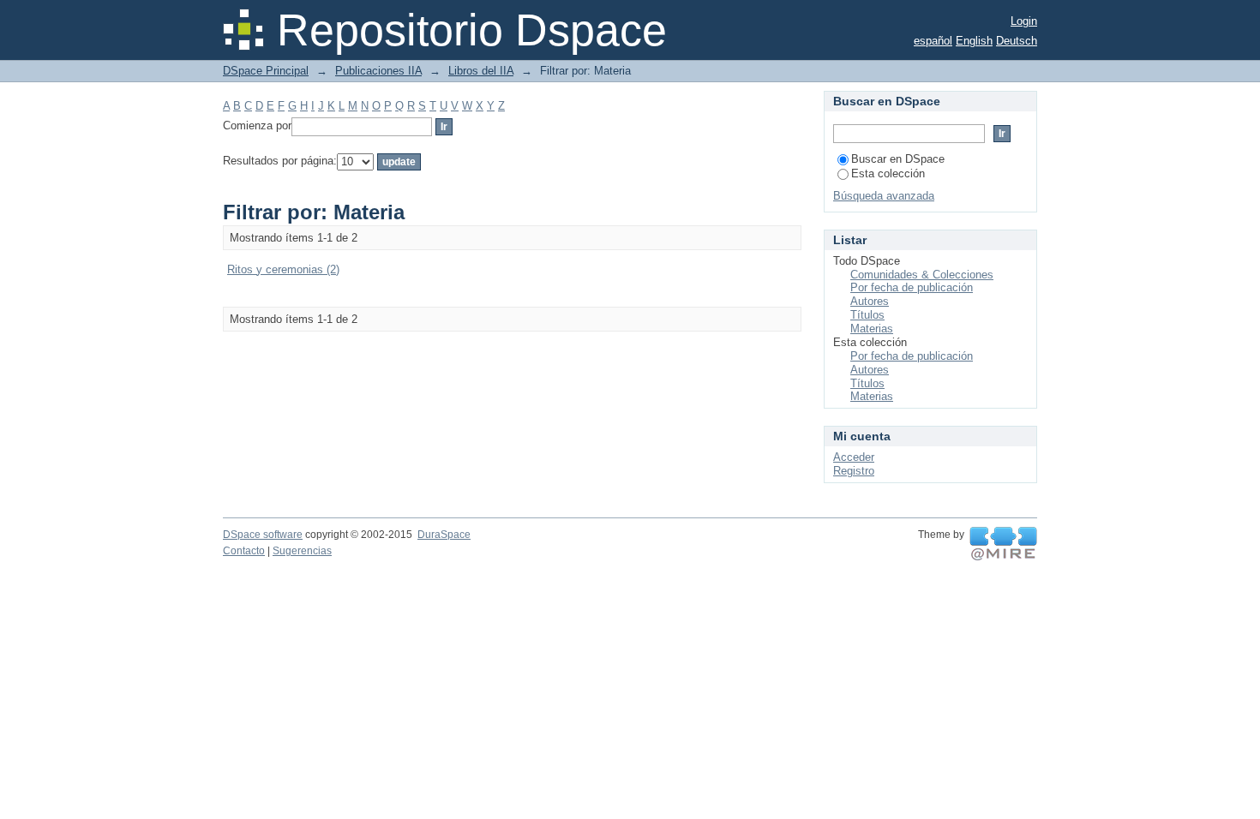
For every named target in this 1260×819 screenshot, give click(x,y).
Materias (871, 328)
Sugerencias (302, 551)
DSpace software (263, 535)
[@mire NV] (1003, 544)
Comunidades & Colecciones (921, 274)
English (974, 40)
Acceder (853, 457)
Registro (853, 470)
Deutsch (1016, 40)
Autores (869, 301)
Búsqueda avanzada (883, 195)
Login (1024, 21)
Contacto (244, 551)
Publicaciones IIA (378, 70)
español (933, 40)
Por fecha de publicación (911, 287)
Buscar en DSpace (898, 158)
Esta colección (888, 173)
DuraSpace (444, 535)
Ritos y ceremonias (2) (283, 269)
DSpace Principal (266, 70)
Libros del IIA (480, 70)
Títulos (867, 314)
